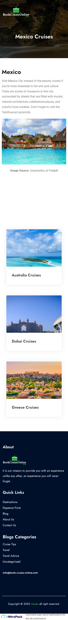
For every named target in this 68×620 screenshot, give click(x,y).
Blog (5, 514)
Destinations (10, 502)
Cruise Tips (9, 544)
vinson (34, 604)
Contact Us (9, 525)
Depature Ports (12, 508)
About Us (8, 519)
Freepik (53, 170)
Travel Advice (11, 556)
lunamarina (37, 170)
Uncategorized (11, 562)
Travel (6, 550)
